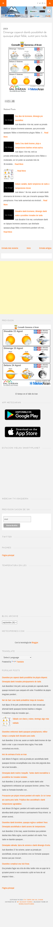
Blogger (35, 642)
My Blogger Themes (24, 902)
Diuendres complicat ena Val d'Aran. (16, 863)
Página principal (8, 555)
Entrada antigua (45, 248)
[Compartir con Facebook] (13, 101)
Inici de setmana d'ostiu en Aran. (14, 754)
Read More (19, 164)
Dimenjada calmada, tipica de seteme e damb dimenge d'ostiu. (26, 845)
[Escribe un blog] (8, 101)
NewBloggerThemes (26, 904)
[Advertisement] (26, 287)
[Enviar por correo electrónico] (6, 101)
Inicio (29, 248)
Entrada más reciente (10, 248)
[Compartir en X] (11, 101)
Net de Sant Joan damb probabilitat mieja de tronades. (23, 700)
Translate (20, 661)
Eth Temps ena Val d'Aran (33, 900)
